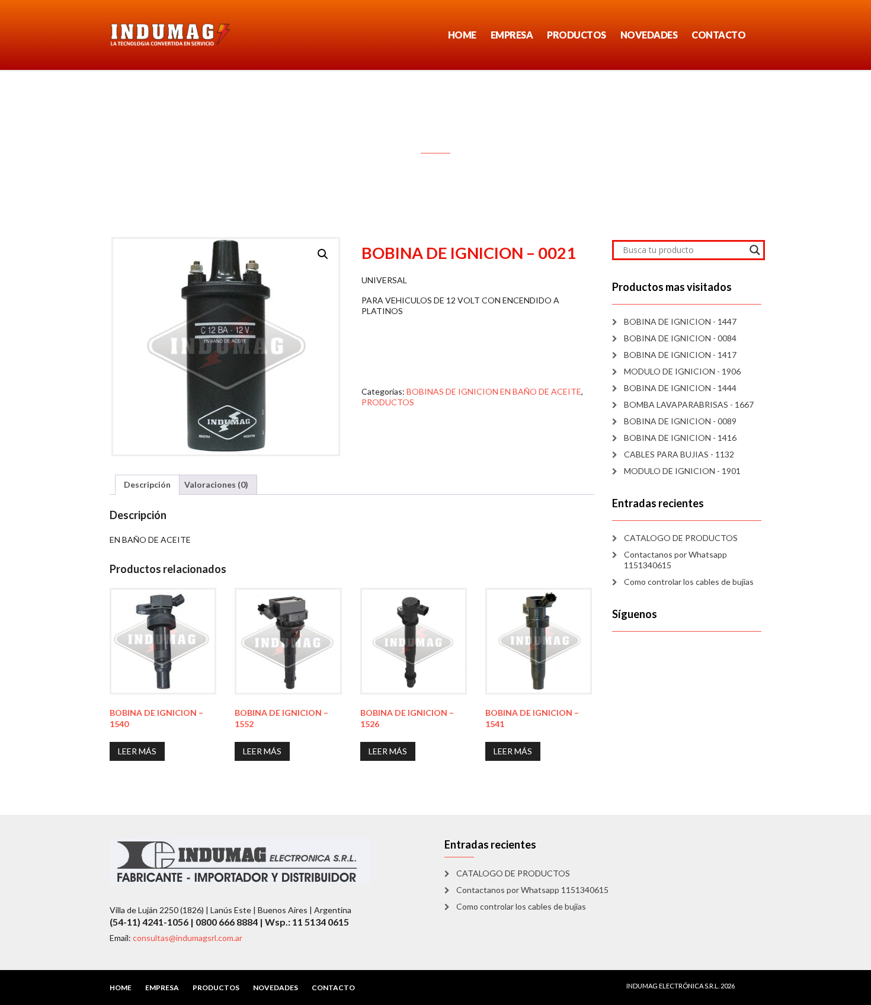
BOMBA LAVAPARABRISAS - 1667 (689, 404)
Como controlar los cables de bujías (689, 582)
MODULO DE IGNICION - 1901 (682, 471)
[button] (323, 254)
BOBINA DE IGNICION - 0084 (680, 338)
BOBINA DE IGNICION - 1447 (680, 321)
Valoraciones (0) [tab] (216, 484)
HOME (462, 34)
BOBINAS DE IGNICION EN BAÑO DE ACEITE (493, 391)
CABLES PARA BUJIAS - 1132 (679, 454)
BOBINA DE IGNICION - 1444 (680, 388)
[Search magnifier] (755, 250)
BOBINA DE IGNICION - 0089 (680, 421)
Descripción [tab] (147, 484)
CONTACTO (718, 34)
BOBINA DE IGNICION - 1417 (680, 355)
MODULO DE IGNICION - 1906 (682, 371)
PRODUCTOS (576, 34)
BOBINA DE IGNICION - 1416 (680, 438)
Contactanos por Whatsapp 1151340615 (675, 559)
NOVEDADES (649, 34)
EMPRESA (512, 34)
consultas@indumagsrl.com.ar (187, 938)
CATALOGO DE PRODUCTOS (681, 538)
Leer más (137, 751)
